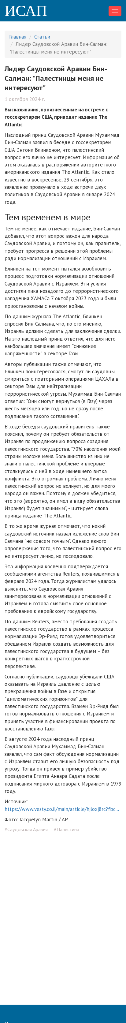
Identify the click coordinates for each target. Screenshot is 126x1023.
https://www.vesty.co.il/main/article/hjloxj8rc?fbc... (62, 809)
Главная (17, 36)
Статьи (42, 36)
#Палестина (66, 829)
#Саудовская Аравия (26, 829)
